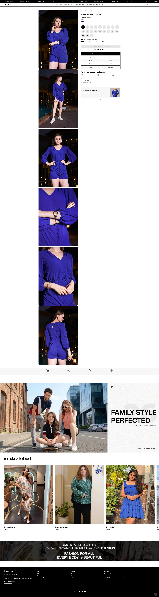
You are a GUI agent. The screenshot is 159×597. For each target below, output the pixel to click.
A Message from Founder (86, 82)
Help (38, 571)
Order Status (40, 579)
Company (73, 571)
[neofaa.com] (6, 4)
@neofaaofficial (11, 462)
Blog (72, 575)
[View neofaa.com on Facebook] (77, 591)
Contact (39, 581)
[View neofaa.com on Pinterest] (82, 591)
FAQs (38, 573)
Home (82, 10)
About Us (73, 573)
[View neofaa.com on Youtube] (85, 591)
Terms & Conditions (41, 586)
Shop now (6, 529)
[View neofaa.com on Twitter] (79, 591)
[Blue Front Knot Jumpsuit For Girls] (115, 92)
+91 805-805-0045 (8, 583)
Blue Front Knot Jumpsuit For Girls (90, 90)
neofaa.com (81, 594)
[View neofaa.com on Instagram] (74, 591)
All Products (87, 10)
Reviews (83, 84)
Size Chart (39, 584)
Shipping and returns (85, 80)
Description (83, 78)
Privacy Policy (40, 575)
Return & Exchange (41, 577)
